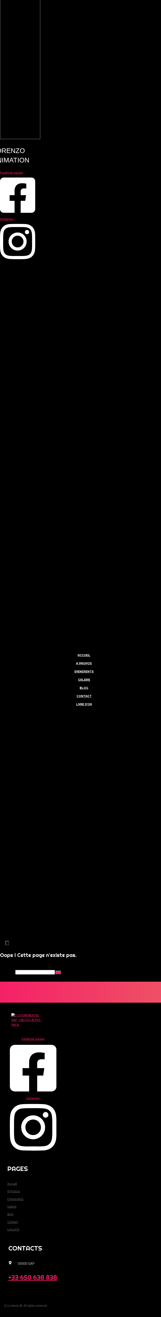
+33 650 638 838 (32, 1277)
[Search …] (7, 943)
